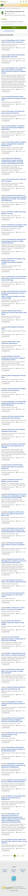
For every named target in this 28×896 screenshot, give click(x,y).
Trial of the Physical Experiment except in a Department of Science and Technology (13, 638)
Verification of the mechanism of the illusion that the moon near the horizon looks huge (14, 278)
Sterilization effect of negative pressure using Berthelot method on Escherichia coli (13, 143)
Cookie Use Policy (23, 870)
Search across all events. (9, 31)
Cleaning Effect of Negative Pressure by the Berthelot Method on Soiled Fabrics (12, 127)
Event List (3, 8)
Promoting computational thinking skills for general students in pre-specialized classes (13, 749)
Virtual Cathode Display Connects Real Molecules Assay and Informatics (12, 466)
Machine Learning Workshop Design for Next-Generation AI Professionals (13, 797)
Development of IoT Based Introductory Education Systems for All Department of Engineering (13, 765)
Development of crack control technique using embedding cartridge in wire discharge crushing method (13, 495)
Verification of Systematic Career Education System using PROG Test (12, 544)
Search (5, 19)
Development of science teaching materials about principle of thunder (13, 703)
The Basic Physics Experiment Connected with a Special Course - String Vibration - (14, 841)
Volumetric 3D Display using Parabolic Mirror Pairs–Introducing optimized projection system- (13, 261)
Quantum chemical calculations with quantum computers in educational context (13, 357)
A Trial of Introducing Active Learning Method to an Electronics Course (12, 594)
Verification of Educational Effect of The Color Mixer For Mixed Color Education (12, 671)
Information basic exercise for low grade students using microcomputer (13, 734)
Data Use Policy (13, 870)
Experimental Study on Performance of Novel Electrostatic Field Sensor (14, 312)
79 (23, 855)
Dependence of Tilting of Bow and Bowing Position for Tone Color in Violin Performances (13, 403)
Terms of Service (5, 870)
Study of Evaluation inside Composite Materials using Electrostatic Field (13, 98)
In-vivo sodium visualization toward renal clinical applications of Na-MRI (13, 445)
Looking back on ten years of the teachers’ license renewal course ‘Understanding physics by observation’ (13, 529)
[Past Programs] (20, 2)
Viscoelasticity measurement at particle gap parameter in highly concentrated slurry (13, 241)
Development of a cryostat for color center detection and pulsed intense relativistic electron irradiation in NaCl (13, 70)
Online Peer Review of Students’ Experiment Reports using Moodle (12, 622)
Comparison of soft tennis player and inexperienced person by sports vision (12, 513)
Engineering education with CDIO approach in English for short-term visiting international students (13, 560)
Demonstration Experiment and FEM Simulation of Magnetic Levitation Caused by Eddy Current (13, 719)
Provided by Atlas (14, 890)
